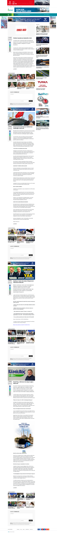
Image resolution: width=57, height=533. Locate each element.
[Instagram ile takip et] (46, 529)
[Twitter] (10, 43)
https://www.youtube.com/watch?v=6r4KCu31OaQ (21, 324)
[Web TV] (46, 6)
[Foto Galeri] (48, 6)
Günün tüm (46, 14)
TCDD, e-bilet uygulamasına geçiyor (22, 14)
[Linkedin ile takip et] (44, 529)
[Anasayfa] (8, 6)
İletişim (24, 529)
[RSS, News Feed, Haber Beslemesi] (48, 529)
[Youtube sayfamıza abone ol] (42, 529)
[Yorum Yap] (10, 51)
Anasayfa (18, 529)
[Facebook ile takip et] (39, 529)
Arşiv (17, 6)
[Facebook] (10, 42)
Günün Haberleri (14, 6)
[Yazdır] (10, 49)
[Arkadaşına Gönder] (10, 48)
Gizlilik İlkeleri (27, 529)
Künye (21, 529)
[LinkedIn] (10, 45)
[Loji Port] (10, 9)
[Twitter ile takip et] (40, 529)
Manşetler (11, 6)
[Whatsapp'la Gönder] (10, 46)
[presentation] (11, 14)
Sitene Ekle (20, 6)
